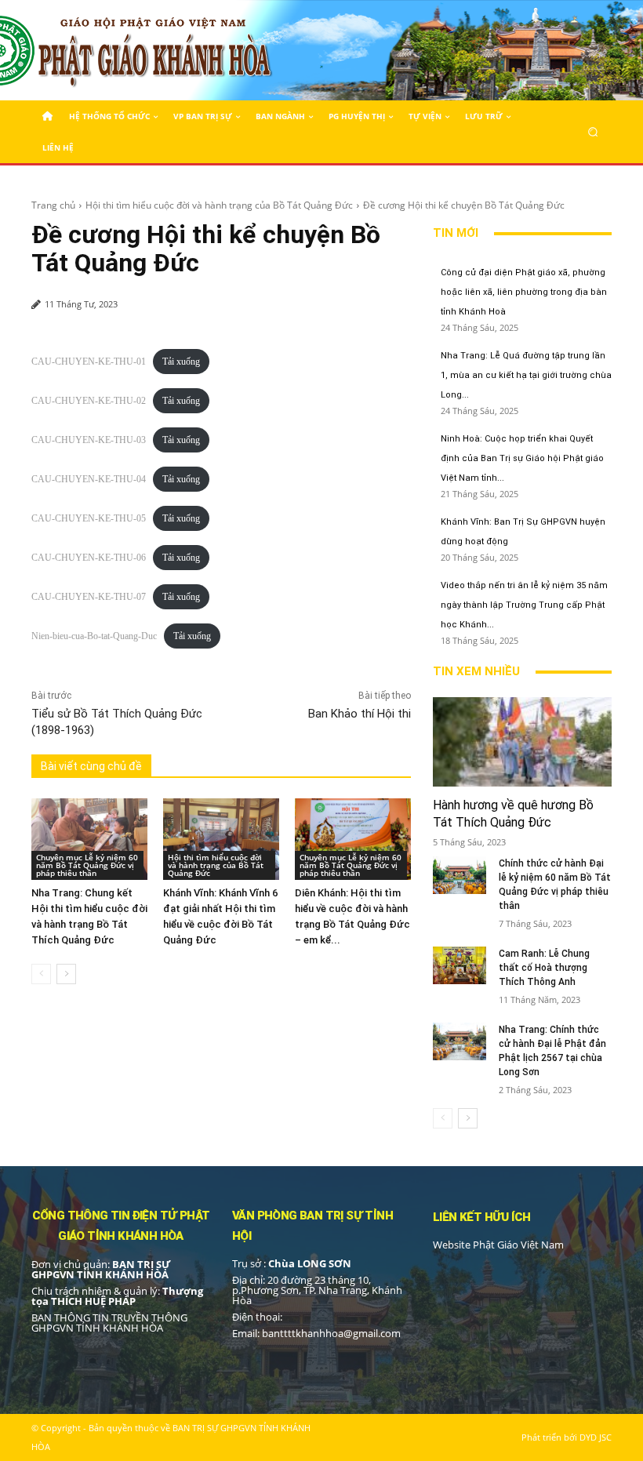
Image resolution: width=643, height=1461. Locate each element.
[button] (593, 131)
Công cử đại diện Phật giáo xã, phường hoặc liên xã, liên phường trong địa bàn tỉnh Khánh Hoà (524, 292)
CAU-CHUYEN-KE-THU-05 (88, 518)
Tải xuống (181, 361)
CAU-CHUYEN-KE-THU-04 (88, 479)
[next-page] (66, 974)
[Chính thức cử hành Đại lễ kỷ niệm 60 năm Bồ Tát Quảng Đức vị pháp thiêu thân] (459, 875)
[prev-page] (41, 974)
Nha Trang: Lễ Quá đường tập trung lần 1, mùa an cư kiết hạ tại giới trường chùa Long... (526, 375)
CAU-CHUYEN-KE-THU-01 (88, 361)
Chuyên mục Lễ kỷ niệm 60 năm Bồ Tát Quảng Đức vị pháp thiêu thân (87, 865)
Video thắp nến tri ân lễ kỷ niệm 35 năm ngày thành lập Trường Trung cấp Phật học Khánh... (524, 605)
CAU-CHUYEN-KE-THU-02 (88, 400)
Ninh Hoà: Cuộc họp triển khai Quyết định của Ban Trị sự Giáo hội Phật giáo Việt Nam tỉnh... (522, 458)
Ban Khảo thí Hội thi (359, 714)
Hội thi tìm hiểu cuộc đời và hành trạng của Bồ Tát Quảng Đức (219, 205)
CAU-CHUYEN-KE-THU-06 (88, 557)
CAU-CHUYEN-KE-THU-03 (88, 439)
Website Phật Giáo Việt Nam (498, 1244)
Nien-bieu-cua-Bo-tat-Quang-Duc (94, 636)
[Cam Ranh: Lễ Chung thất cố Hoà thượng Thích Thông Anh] (459, 965)
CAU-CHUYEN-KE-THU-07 (88, 596)
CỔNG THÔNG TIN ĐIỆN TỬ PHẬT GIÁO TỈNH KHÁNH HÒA (121, 1225)
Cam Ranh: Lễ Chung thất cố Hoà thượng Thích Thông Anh (544, 967)
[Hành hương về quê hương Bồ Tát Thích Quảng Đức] (522, 742)
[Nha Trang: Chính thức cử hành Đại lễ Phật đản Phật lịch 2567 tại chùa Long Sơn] (459, 1041)
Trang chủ (53, 205)
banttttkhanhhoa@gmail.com (331, 1333)
